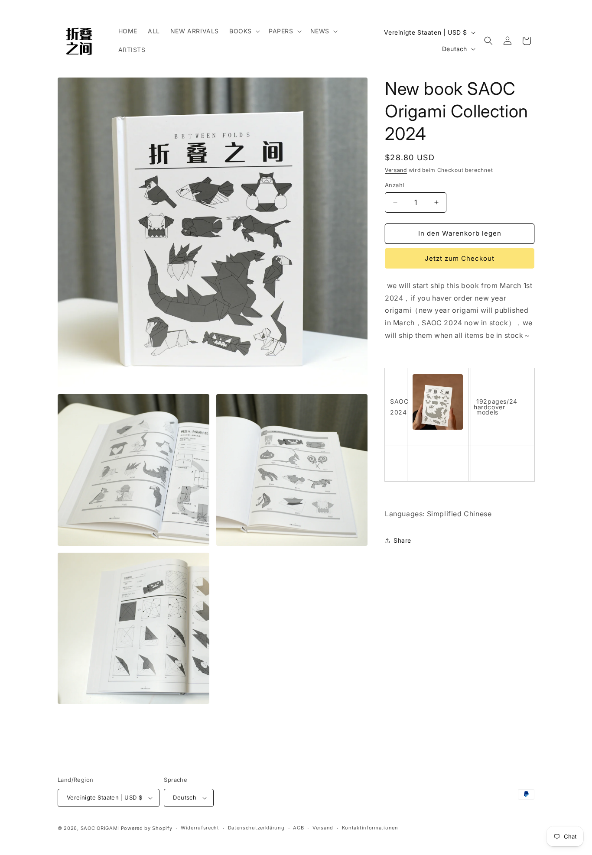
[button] (243, 31)
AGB (298, 828)
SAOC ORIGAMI (100, 828)
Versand (396, 170)
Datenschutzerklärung (256, 828)
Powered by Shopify (146, 828)
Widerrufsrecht (200, 828)
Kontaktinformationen (370, 828)
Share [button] (402, 540)
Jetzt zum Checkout (459, 258)
